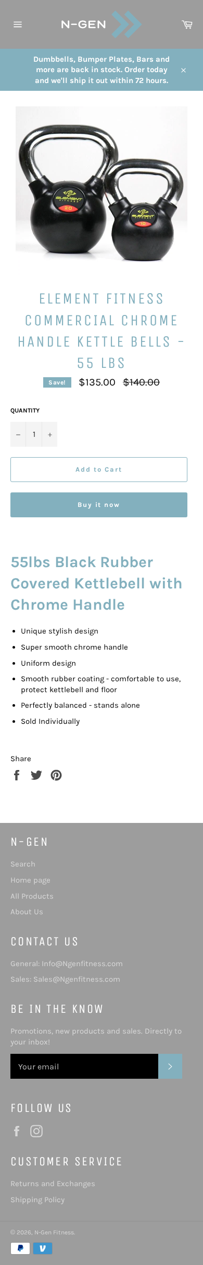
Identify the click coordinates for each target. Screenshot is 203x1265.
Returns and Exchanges (52, 1183)
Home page (30, 880)
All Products (32, 896)
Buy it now (99, 504)
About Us (26, 911)
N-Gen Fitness (54, 1232)
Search (22, 864)
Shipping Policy (37, 1199)
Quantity (25, 410)
